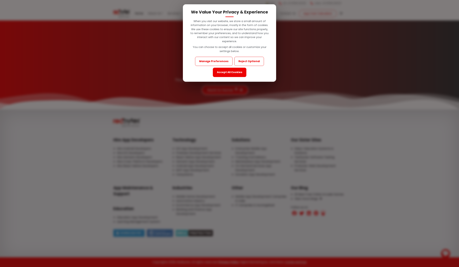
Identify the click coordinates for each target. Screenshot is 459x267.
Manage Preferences (213, 61)
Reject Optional (249, 61)
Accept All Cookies (229, 72)
